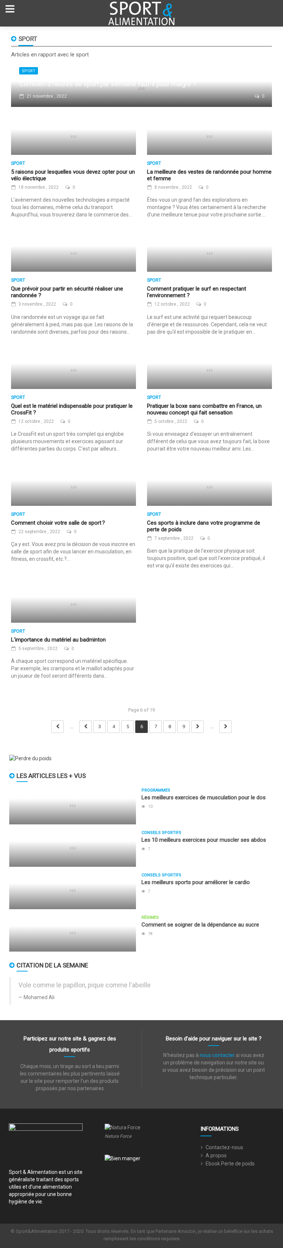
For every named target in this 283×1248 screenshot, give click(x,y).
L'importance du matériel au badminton (58, 639)
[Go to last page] (225, 726)
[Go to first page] (57, 726)
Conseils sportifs (161, 832)
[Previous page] (85, 726)
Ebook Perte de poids (230, 1164)
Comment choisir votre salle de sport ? (58, 522)
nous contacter (217, 1055)
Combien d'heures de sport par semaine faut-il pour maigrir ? (107, 84)
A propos (216, 1155)
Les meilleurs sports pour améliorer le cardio (196, 882)
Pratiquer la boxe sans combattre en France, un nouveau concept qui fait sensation (204, 409)
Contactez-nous (224, 1147)
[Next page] (197, 726)
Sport (28, 71)
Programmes (156, 790)
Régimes (150, 917)
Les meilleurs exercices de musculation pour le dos (204, 797)
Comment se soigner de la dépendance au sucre (200, 924)
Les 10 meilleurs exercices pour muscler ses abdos (204, 840)
